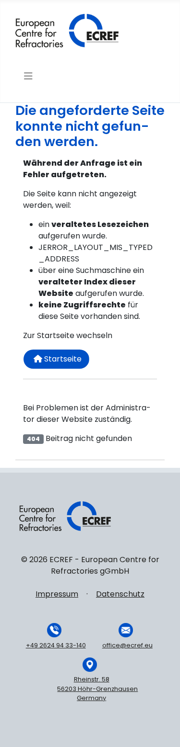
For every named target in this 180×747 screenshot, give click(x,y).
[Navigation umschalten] (27, 76)
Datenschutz (120, 594)
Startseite (62, 358)
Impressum (57, 594)
